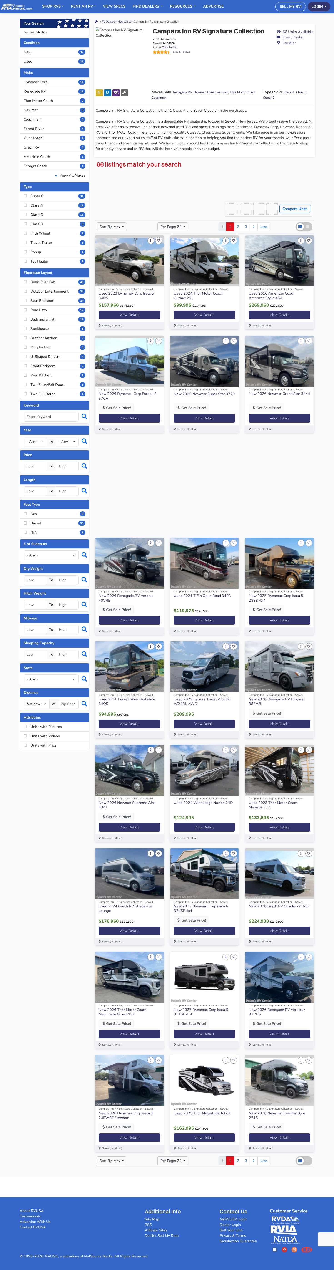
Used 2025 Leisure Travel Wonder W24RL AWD (202, 701)
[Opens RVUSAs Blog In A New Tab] (306, 1249)
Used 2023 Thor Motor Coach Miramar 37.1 (273, 805)
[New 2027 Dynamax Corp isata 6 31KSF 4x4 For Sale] (204, 977)
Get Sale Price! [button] (118, 407)
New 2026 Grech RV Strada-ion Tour (279, 906)
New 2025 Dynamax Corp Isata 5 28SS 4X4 (276, 598)
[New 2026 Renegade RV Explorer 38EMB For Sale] (279, 666)
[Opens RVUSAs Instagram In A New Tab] (294, 1249)
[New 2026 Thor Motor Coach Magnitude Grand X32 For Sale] (129, 977)
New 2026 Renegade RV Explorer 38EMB (277, 701)
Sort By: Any (110, 226)
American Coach (53, 156)
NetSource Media (98, 1256)
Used (53, 61)
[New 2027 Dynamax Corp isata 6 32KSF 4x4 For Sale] (204, 873)
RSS (148, 1224)
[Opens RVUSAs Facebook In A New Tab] (274, 1249)
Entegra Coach (53, 166)
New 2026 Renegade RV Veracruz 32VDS (277, 1012)
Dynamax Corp (53, 82)
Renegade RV (53, 91)
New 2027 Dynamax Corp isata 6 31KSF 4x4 (201, 1012)
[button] (294, 37)
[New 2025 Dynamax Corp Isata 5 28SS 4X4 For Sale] (279, 563)
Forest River (53, 128)
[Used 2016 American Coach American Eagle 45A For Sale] (279, 260)
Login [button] (318, 6)
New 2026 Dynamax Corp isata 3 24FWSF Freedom (126, 1115)
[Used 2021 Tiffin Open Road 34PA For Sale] (204, 563)
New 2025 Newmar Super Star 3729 (204, 393)
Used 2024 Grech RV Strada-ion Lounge (125, 908)
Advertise (213, 6)
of (53, 704)
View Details (129, 314)
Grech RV (53, 147)
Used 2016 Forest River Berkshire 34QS (127, 701)
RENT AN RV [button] (82, 6)
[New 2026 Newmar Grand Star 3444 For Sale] (279, 361)
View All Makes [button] (72, 175)
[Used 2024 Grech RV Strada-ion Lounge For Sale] (129, 873)
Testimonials (30, 1216)
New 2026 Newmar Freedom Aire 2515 (277, 1115)
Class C (301, 92)
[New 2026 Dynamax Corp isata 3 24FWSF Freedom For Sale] (129, 1080)
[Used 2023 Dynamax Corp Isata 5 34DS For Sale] (129, 260)
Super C (268, 98)
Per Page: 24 (171, 226)
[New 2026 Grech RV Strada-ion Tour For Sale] (279, 873)
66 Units (298, 31)
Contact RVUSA (33, 1227)
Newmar (53, 110)
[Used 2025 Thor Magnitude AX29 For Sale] (204, 1080)
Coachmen (53, 119)
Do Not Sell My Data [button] (162, 1235)
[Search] (82, 417)
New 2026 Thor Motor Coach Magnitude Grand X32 (123, 1012)
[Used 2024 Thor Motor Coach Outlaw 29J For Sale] (204, 260)
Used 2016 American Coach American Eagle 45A (272, 295)
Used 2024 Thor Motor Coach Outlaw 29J (198, 295)
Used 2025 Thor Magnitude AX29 (202, 1113)
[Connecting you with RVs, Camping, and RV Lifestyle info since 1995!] (16, 6)
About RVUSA (32, 1210)
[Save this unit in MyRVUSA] (158, 240)
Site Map (152, 1219)
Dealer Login (230, 1224)
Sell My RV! (291, 6)
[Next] (254, 226)
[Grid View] (300, 226)
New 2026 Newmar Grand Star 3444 (279, 393)
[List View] (308, 226)
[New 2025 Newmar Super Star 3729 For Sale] (204, 361)
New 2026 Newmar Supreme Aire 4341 (127, 805)
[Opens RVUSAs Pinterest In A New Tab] (284, 1249)
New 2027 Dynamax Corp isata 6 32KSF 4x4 (201, 908)
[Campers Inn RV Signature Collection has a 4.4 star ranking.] (163, 52)
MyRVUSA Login (233, 1219)
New (53, 52)
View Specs (114, 6)
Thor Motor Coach (53, 100)
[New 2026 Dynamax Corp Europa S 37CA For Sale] (129, 361)
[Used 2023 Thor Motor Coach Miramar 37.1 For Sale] (279, 770)
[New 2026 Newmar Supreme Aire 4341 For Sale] (129, 770)
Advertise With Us (35, 1221)
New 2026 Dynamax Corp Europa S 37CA (128, 396)
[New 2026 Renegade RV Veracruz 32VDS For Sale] (279, 977)
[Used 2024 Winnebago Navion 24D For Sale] (204, 770)
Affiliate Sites (156, 1230)
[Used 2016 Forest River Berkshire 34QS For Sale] (129, 666)
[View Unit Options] (150, 240)
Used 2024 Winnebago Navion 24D (203, 802)
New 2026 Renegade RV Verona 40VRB (125, 598)
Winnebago (53, 138)
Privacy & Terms (233, 1235)
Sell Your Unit (231, 1230)
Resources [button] (181, 6)
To (51, 441)
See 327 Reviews (181, 51)
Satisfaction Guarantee (238, 1241)
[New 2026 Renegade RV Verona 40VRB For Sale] (129, 563)
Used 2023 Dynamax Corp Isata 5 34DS (126, 295)
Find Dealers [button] (146, 6)
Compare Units (294, 208)
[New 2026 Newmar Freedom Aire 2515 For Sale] (279, 1080)
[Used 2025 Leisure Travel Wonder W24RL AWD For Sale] (204, 666)
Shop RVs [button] (51, 6)
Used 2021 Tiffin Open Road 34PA (202, 595)
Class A (289, 92)
